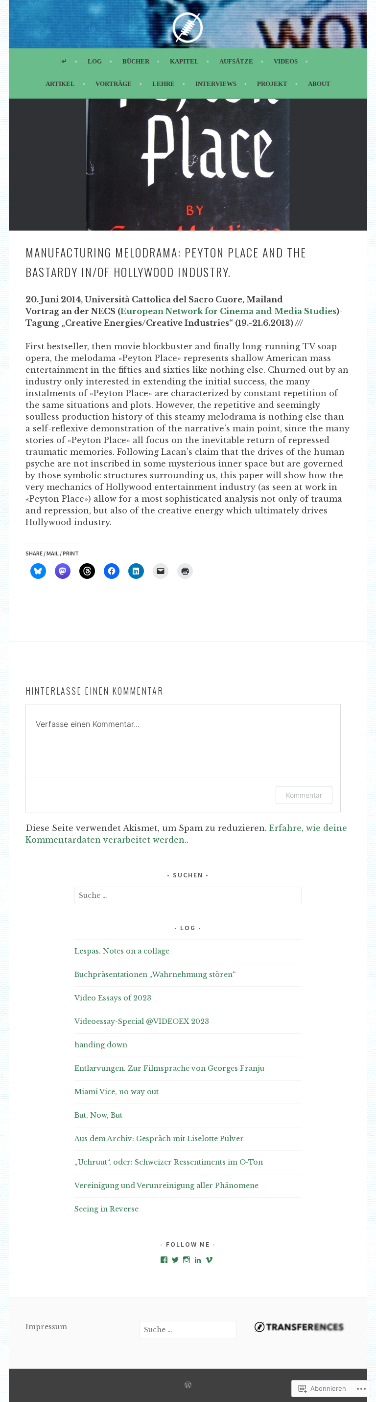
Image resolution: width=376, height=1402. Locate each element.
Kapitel (184, 61)
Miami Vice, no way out (116, 1091)
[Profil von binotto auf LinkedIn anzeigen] (198, 1260)
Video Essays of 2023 (112, 998)
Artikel (60, 83)
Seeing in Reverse (106, 1209)
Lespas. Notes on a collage (121, 951)
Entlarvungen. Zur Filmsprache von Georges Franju (169, 1068)
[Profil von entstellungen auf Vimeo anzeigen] (209, 1260)
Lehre (163, 83)
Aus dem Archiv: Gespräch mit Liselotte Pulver (159, 1138)
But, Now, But (98, 1115)
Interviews (215, 83)
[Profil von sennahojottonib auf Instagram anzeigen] (186, 1260)
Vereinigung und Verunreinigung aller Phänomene (166, 1185)
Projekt (272, 83)
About (319, 83)
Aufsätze (236, 61)
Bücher (135, 61)
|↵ (63, 61)
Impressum (46, 1326)
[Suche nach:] (188, 895)
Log (95, 61)
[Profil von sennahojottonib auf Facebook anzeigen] (164, 1260)
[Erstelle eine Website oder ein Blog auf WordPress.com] (188, 1385)
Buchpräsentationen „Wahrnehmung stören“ (154, 974)
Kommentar (304, 795)
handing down (100, 1045)
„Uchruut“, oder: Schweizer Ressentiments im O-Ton (168, 1162)
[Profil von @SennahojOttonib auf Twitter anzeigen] (175, 1260)
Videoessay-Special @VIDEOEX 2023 (141, 1021)
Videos (286, 61)
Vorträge (113, 83)
